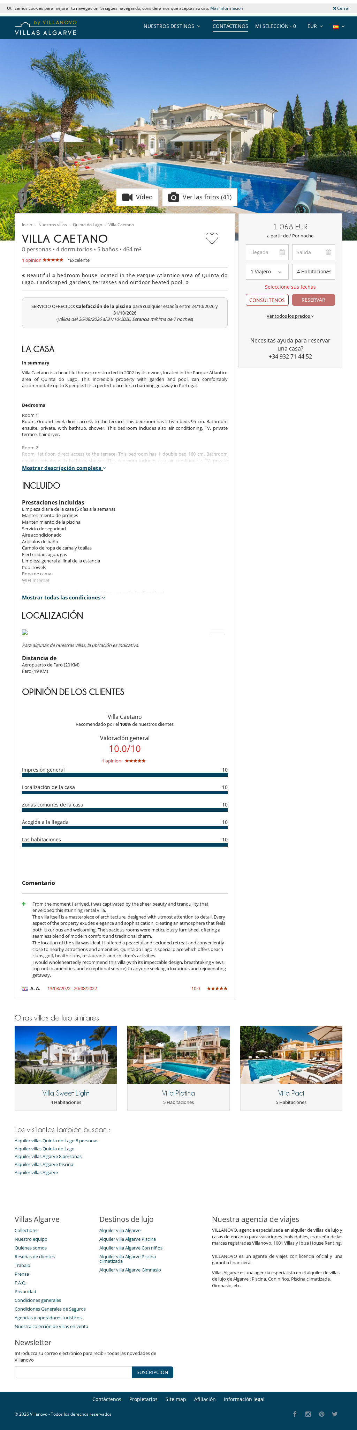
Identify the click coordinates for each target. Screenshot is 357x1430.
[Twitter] (335, 1414)
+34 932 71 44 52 (290, 356)
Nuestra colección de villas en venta (51, 1326)
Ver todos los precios (289, 316)
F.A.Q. (20, 1283)
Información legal (244, 1399)
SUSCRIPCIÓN (152, 1372)
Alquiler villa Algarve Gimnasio (130, 1270)
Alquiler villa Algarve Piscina (127, 1239)
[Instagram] (308, 1414)
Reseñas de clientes (35, 1256)
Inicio (27, 225)
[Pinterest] (322, 1414)
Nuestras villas (52, 225)
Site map (176, 1399)
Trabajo (22, 1265)
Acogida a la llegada (45, 822)
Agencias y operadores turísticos (48, 1317)
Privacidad (25, 1291)
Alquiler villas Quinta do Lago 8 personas (56, 1141)
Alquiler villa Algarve (119, 1230)
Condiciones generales (38, 1300)
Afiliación (205, 1399)
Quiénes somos (31, 1248)
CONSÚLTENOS (267, 300)
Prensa (22, 1274)
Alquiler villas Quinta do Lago (45, 1149)
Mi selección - (275, 26)
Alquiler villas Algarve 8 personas (48, 1156)
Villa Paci (291, 1093)
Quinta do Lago (87, 225)
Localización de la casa (48, 787)
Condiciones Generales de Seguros (50, 1309)
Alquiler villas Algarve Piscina (44, 1164)
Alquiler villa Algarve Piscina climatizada (127, 1258)
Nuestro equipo (31, 1239)
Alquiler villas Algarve (36, 1172)
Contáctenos (230, 26)
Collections (26, 1230)
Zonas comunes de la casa (52, 804)
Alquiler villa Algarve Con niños (130, 1248)
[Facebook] (295, 1414)
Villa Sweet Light (66, 1093)
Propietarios (143, 1399)
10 (225, 769)
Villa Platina (178, 1093)
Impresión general (43, 769)
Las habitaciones (41, 839)
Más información (226, 8)
